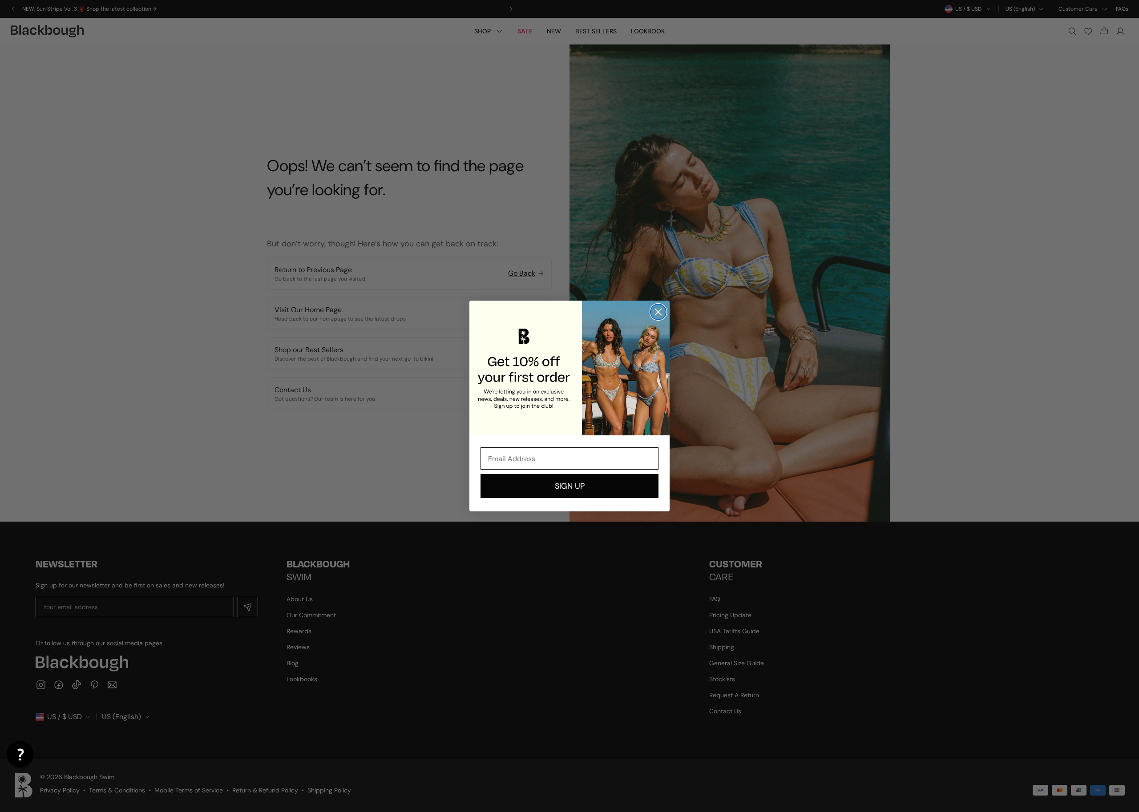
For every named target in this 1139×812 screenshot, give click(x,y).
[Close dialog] (658, 312)
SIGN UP (570, 486)
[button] (20, 754)
